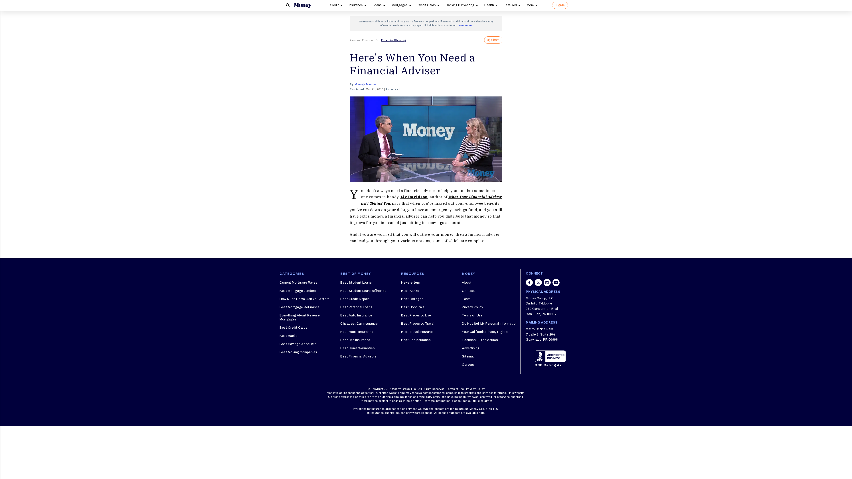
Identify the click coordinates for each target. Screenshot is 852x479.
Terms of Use (472, 315)
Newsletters (410, 282)
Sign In (560, 5)
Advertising (471, 348)
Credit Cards (427, 5)
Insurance (356, 5)
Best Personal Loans (356, 307)
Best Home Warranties (357, 348)
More (530, 5)
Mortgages (400, 5)
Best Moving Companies (298, 352)
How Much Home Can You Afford (304, 299)
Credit (334, 5)
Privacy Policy (472, 307)
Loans (377, 5)
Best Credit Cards (294, 327)
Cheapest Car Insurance (359, 323)
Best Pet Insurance (416, 340)
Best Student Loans (356, 282)
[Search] (288, 5)
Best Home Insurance (356, 332)
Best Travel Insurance (418, 332)
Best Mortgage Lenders (298, 291)
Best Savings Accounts (298, 344)
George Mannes (366, 84)
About (467, 282)
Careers (468, 364)
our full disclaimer (480, 400)
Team (466, 299)
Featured (510, 5)
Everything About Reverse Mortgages (300, 317)
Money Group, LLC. (404, 389)
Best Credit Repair (354, 299)
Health (489, 5)
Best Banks (289, 336)
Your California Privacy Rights (485, 332)
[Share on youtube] (556, 282)
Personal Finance (361, 40)
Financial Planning (393, 40)
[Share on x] (538, 282)
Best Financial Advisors (358, 356)
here (482, 412)
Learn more (465, 25)
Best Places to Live (416, 315)
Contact (468, 291)
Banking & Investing (460, 5)
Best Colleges (412, 299)
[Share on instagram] (547, 282)
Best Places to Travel (417, 323)
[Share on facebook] (529, 282)
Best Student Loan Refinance (363, 291)
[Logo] (302, 5)
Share (495, 40)
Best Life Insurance (355, 340)
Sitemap (468, 356)
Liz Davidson (414, 196)
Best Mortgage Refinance (300, 307)
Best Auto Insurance (356, 315)
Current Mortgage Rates (298, 282)
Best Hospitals (412, 307)
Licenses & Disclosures (480, 340)
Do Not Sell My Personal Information (490, 323)
